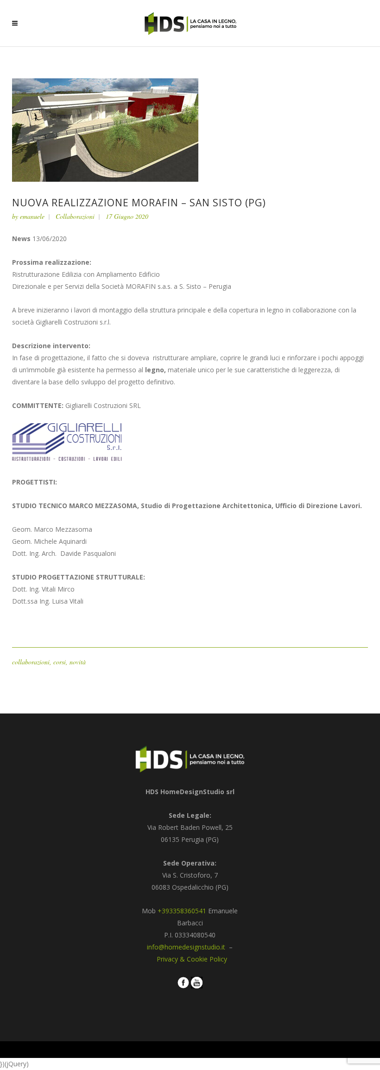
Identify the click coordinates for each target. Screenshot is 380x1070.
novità (78, 661)
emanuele (32, 216)
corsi (59, 661)
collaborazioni (31, 661)
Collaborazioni (75, 216)
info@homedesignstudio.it (187, 947)
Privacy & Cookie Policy (192, 959)
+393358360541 (182, 910)
